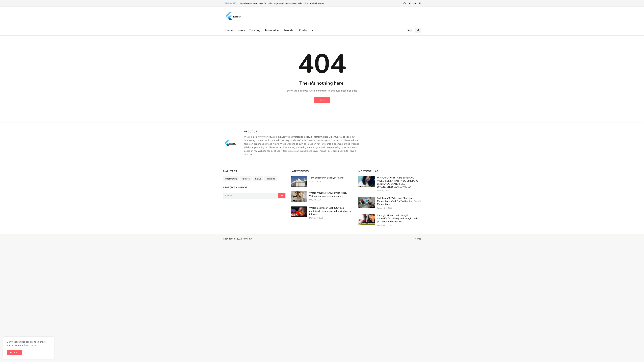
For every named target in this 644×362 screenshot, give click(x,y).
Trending (254, 30)
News (241, 30)
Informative (231, 178)
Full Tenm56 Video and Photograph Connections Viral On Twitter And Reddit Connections (399, 201)
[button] (410, 30)
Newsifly (247, 238)
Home (229, 30)
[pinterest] (420, 3)
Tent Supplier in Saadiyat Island (326, 177)
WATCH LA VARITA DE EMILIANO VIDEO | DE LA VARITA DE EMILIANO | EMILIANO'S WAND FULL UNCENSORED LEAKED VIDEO (398, 182)
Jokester (289, 30)
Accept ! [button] (14, 352)
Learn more (30, 345)
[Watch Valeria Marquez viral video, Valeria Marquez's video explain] (299, 196)
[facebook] (405, 3)
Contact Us (306, 30)
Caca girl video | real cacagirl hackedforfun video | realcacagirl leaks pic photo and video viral (398, 218)
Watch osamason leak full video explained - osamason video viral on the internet (330, 211)
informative (272, 30)
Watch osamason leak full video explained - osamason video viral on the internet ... (283, 3)
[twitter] (410, 3)
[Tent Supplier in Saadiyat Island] (299, 181)
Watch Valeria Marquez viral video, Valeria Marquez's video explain (328, 194)
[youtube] (415, 3)
